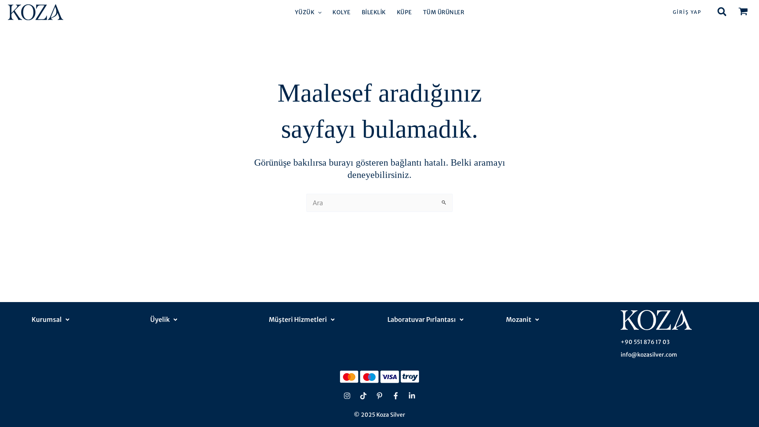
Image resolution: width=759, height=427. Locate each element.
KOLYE (341, 12)
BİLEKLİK (374, 12)
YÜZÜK (305, 12)
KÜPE (404, 12)
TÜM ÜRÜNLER (443, 12)
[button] (317, 12)
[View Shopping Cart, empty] (743, 12)
